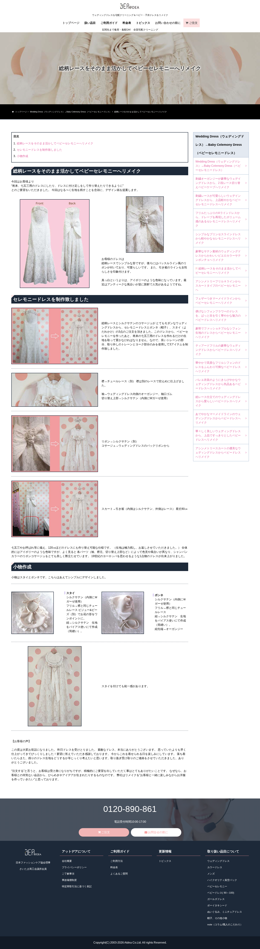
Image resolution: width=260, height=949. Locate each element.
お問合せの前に (158, 832)
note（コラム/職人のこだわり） (225, 924)
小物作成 (22, 156)
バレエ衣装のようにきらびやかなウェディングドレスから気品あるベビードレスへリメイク (218, 384)
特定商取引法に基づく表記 (77, 886)
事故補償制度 (69, 880)
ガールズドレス (216, 899)
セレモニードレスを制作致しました (39, 149)
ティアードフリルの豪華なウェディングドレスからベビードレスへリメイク (218, 350)
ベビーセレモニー (217, 886)
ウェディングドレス (218, 861)
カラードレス (214, 867)
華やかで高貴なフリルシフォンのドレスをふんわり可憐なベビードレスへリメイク (218, 367)
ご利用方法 (116, 861)
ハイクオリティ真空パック (222, 880)
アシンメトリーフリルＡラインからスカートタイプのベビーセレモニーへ (218, 285)
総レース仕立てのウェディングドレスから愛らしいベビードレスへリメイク (218, 401)
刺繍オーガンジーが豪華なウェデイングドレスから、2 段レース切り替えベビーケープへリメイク (218, 183)
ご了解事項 (68, 873)
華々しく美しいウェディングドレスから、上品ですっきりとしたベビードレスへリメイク (218, 435)
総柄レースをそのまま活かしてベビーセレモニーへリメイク (55, 143)
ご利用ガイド (109, 23)
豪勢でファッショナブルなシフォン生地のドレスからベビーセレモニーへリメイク (218, 332)
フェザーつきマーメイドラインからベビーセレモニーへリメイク (218, 300)
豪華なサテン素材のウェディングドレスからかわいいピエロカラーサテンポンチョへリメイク (218, 255)
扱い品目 (90, 23)
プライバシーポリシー (74, 867)
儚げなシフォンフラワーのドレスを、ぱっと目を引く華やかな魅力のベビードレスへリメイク (218, 315)
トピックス (143, 23)
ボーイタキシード (217, 905)
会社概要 (67, 861)
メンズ (211, 873)
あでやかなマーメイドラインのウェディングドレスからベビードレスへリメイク (218, 418)
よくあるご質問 (119, 873)
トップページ (70, 23)
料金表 (127, 23)
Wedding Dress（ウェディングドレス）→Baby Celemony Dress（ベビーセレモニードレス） (218, 166)
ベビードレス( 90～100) (220, 892)
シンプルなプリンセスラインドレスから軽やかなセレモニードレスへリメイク (218, 238)
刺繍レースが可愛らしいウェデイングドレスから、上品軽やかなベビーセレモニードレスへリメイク (218, 200)
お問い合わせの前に (168, 23)
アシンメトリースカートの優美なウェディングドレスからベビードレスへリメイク (218, 452)
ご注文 (193, 23)
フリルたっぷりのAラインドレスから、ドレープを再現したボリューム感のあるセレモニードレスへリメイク (218, 219)
